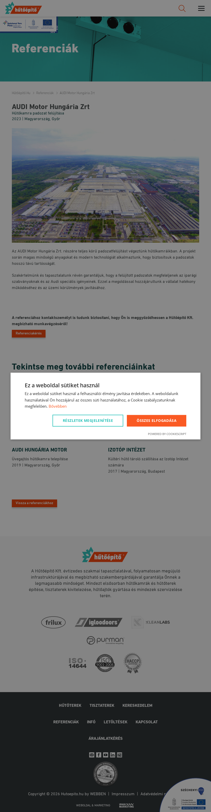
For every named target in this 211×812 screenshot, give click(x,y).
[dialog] (105, 406)
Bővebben (58, 406)
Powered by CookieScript (167, 434)
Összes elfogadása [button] (157, 420)
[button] (88, 420)
